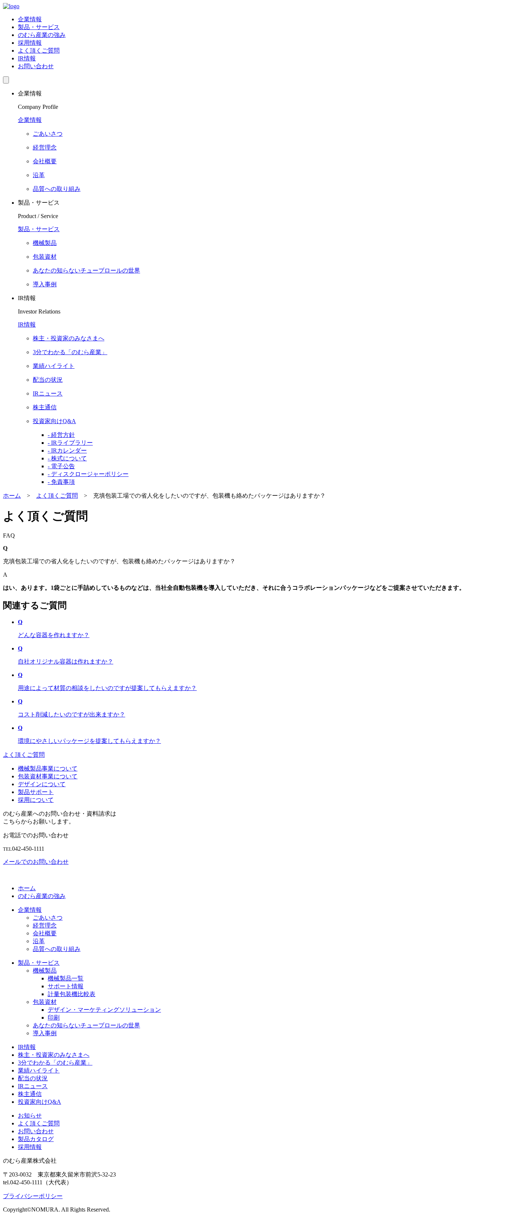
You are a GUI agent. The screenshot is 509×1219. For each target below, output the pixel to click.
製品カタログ (36, 1139)
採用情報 (30, 43)
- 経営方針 (61, 435)
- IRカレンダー (67, 450)
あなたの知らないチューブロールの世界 (86, 1025)
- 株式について (67, 458)
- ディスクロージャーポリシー (88, 474)
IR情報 (27, 58)
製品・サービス (39, 27)
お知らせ (30, 1115)
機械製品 (45, 970)
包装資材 (45, 1002)
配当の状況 (33, 1078)
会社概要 (45, 933)
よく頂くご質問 (39, 50)
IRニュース (33, 1086)
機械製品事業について (48, 768)
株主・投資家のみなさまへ (53, 1055)
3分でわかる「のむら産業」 (55, 1062)
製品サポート (36, 792)
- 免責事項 (61, 482)
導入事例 (45, 1033)
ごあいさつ (48, 917)
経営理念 (45, 925)
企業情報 (30, 19)
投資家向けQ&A (39, 1102)
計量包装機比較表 (71, 994)
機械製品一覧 (65, 978)
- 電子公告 (61, 466)
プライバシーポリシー (33, 1196)
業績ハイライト (39, 1070)
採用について (36, 800)
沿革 (39, 941)
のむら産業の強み (42, 35)
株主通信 (30, 1094)
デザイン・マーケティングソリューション (104, 1010)
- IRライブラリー (70, 443)
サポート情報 (65, 986)
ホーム (27, 888)
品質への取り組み (56, 949)
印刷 (54, 1017)
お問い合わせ (36, 66)
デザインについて (42, 784)
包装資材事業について (48, 776)
